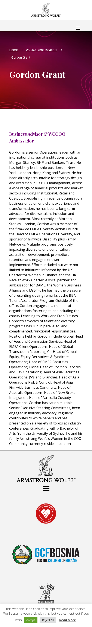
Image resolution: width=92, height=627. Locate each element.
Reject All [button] (48, 620)
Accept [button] (30, 620)
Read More (67, 620)
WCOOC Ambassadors (41, 50)
